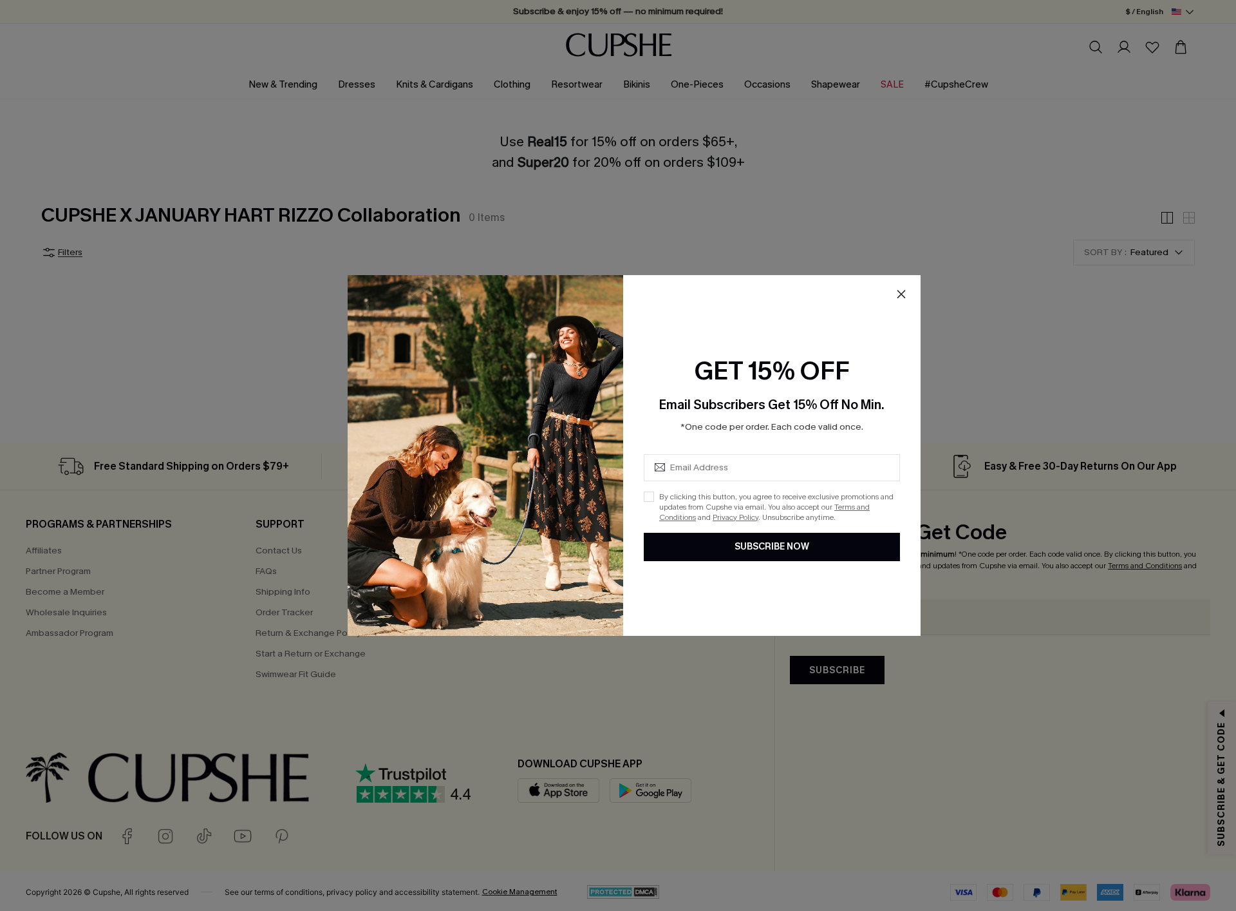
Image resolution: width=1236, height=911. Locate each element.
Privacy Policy (735, 517)
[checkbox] (649, 497)
